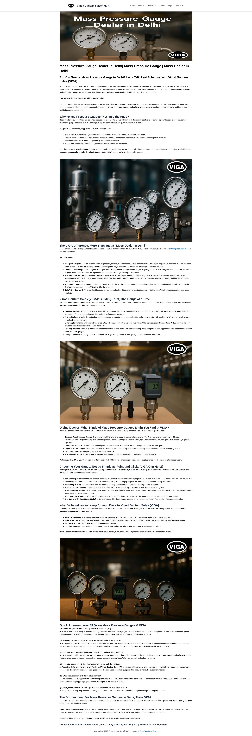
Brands (162, 6)
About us (141, 6)
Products (151, 6)
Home (132, 6)
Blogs (170, 6)
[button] (155, 6)
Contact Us (179, 6)
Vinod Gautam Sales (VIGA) (94, 5)
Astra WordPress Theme (149, 731)
